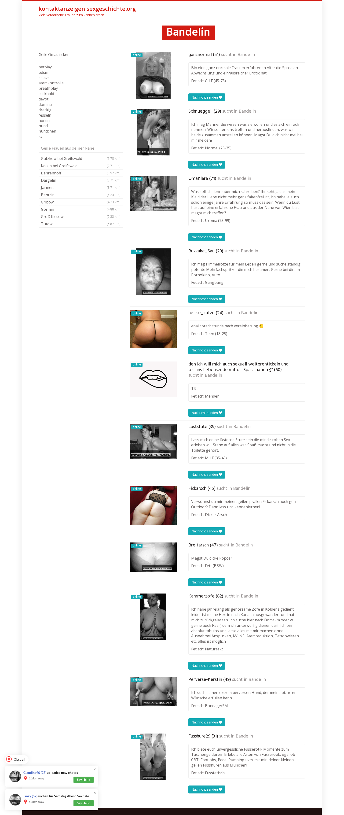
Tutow (81, 223)
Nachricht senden (205, 97)
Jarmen (81, 187)
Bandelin (246, 55)
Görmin (81, 209)
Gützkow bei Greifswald (81, 158)
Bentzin (81, 194)
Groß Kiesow (81, 216)
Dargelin (81, 180)
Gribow (81, 202)
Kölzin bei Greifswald (81, 165)
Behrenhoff (81, 173)
